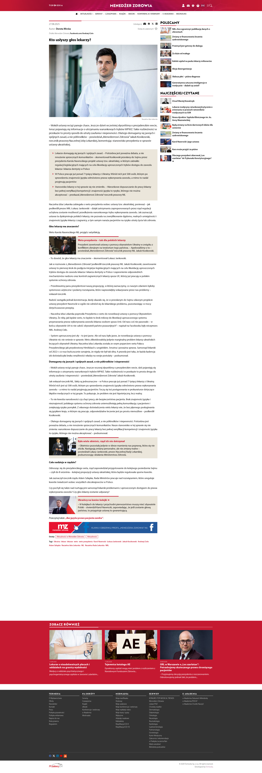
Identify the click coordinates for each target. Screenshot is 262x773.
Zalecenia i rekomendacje (159, 738)
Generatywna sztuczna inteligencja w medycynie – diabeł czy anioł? (189, 84)
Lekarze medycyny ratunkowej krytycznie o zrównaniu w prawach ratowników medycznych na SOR (192, 110)
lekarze (70, 541)
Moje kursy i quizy (122, 712)
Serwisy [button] (98, 14)
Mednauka (86, 715)
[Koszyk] (198, 5)
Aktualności (92, 536)
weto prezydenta (86, 541)
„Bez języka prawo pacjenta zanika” (84, 518)
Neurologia (153, 718)
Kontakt (52, 707)
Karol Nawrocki (100, 541)
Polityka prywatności (56, 712)
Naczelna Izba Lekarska (71, 545)
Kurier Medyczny (155, 735)
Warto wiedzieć (155, 744)
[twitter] (153, 24)
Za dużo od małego (181, 53)
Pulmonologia (154, 730)
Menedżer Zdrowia (156, 701)
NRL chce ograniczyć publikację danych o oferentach (191, 30)
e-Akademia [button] (168, 14)
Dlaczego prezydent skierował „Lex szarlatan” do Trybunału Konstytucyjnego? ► (192, 158)
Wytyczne (119, 715)
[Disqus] (103, 583)
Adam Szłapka (55, 545)
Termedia (209, 767)
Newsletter (53, 704)
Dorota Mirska (63, 28)
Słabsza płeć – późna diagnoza (186, 76)
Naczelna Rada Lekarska (95, 545)
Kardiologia (153, 724)
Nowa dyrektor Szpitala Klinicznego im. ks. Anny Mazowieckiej (192, 118)
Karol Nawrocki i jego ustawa (185, 141)
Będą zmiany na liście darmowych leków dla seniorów (192, 126)
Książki (122, 14)
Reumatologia (154, 721)
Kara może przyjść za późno (185, 149)
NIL (82, 545)
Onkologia (153, 715)
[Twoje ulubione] (193, 5)
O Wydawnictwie (55, 698)
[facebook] (149, 24)
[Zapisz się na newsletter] (188, 5)
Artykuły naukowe (122, 718)
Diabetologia (154, 712)
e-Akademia (86, 712)
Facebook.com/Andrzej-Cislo (81, 33)
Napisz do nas (54, 718)
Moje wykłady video (123, 710)
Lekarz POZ (153, 704)
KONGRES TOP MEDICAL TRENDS (161, 698)
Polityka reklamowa (56, 715)
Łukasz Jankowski (114, 541)
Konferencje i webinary (91, 710)
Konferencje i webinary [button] (148, 14)
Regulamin (53, 724)
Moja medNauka (122, 698)
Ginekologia (153, 732)
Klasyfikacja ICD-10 (123, 727)
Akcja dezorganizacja (182, 68)
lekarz (63, 541)
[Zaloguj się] (183, 5)
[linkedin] (156, 24)
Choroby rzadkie (155, 707)
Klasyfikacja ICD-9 (122, 724)
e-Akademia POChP (190, 701)
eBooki (131, 14)
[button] (209, 5)
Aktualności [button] (86, 14)
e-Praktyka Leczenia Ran (158, 741)
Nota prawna (54, 721)
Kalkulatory (120, 721)
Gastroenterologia (156, 727)
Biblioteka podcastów (157, 747)
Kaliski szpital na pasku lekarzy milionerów (192, 61)
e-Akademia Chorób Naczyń (193, 704)
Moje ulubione (121, 704)
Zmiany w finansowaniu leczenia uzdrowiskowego (187, 38)
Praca (51, 710)
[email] (144, 24)
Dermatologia (154, 710)
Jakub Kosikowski (129, 541)
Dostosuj (119, 701)
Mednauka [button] (181, 14)
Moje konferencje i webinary (126, 707)
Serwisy (85, 698)
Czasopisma (86, 701)
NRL (107, 545)
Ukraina (57, 541)
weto (76, 541)
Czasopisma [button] (110, 14)
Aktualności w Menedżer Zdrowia (70, 536)
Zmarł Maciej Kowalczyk (183, 101)
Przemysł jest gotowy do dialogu (187, 45)
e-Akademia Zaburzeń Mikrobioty (195, 698)
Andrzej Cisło (143, 541)
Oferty (51, 701)
